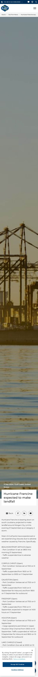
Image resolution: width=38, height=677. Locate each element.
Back (11, 513)
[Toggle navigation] (35, 8)
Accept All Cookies (17, 664)
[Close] (32, 650)
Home (4, 14)
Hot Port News (13, 14)
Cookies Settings (17, 670)
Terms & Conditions (19, 659)
